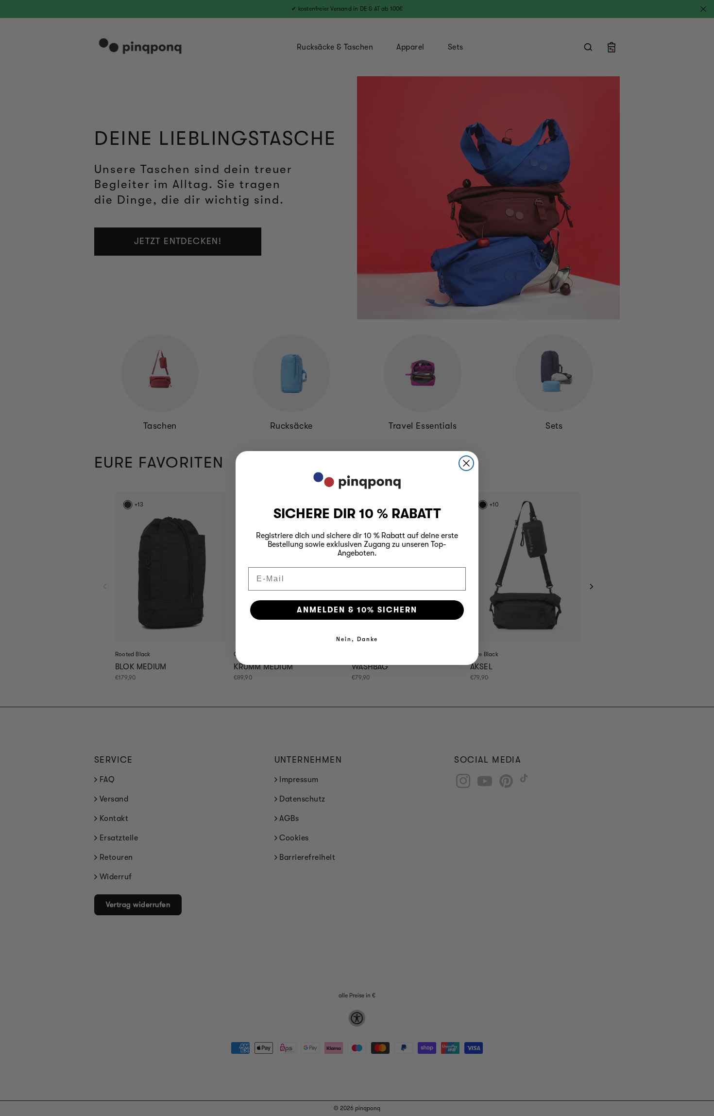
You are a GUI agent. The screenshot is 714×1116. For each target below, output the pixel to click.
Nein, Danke (357, 639)
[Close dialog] (466, 463)
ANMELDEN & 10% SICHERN (357, 610)
